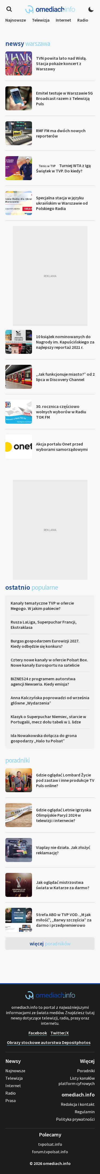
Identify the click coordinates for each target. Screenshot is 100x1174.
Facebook (38, 1032)
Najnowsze (15, 20)
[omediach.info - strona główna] (50, 9)
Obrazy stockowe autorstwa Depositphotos (48, 1042)
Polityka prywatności (75, 1119)
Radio (82, 20)
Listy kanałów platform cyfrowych (76, 1080)
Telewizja (41, 20)
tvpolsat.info (50, 1144)
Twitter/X (59, 1032)
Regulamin (85, 1111)
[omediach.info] (50, 997)
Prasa (10, 1100)
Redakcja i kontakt (78, 1104)
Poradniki (86, 1070)
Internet (63, 20)
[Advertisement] (50, 276)
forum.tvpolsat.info (50, 1151)
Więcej (50, 943)
